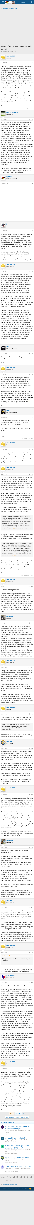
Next (17, 1114)
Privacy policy (15, 1189)
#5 (32, 353)
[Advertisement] (17, 27)
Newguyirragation (9, 1140)
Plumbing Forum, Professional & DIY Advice (17, 1150)
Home (26, 1189)
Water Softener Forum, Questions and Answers (17, 1159)
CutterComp (8, 1168)
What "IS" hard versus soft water (17, 1157)
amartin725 (5, 51)
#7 (32, 417)
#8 (32, 449)
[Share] (30, 63)
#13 (32, 714)
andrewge (7, 1150)
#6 (32, 374)
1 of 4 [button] (11, 1114)
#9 (32, 474)
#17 (32, 907)
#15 (32, 795)
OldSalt (7, 1159)
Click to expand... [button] (17, 529)
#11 (32, 623)
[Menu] (2, 2)
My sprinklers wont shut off (15, 1138)
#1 (32, 63)
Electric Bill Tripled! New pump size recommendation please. (17, 1127)
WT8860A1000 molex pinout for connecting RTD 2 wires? (17, 1147)
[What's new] (28, 2)
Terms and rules (5, 1189)
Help (22, 1189)
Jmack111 (7, 1130)
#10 (32, 586)
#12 (32, 667)
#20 (32, 1069)
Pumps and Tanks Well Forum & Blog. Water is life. (17, 1131)
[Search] (32, 2)
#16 (32, 847)
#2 (32, 119)
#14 (32, 748)
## (32, 183)
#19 (32, 982)
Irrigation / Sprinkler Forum (22, 1140)
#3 (32, 231)
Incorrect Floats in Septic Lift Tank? (18, 1166)
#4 (32, 271)
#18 (32, 952)
